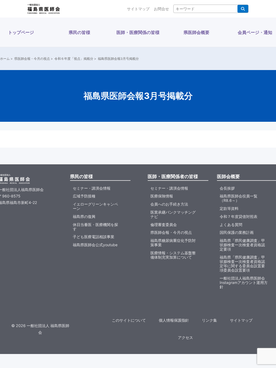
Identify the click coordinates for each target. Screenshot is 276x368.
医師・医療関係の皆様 (138, 32)
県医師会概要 (196, 32)
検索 (242, 9)
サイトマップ (138, 8)
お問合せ (161, 8)
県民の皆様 (79, 32)
